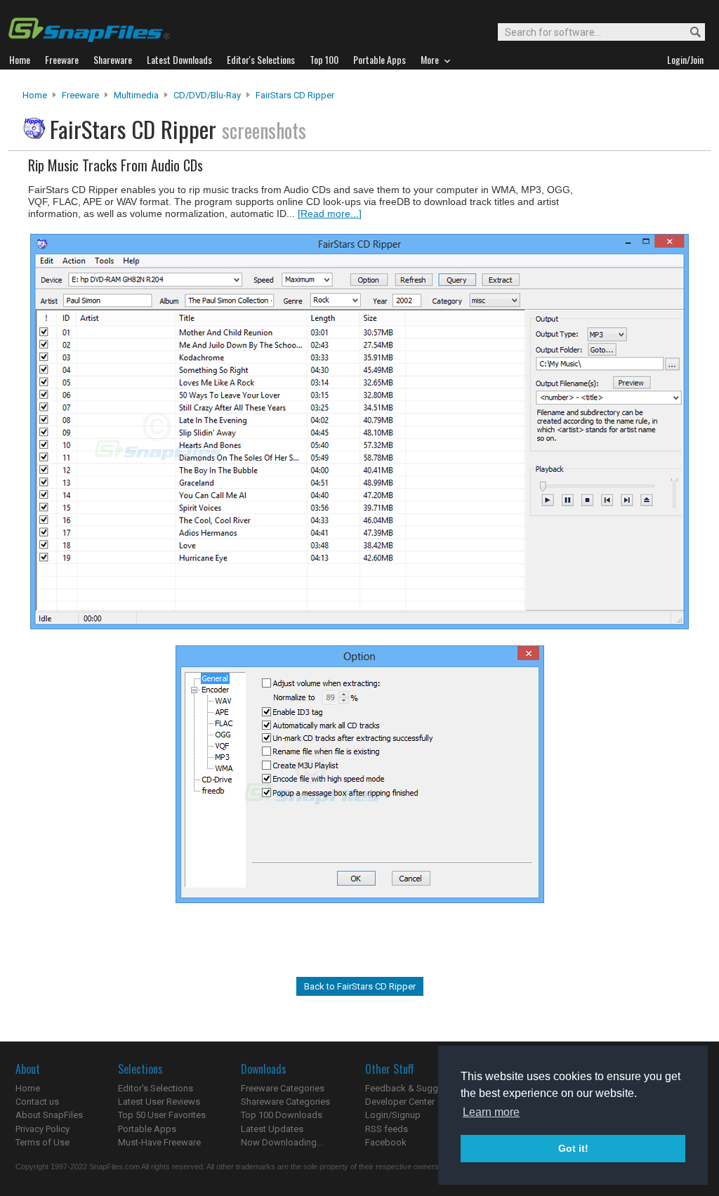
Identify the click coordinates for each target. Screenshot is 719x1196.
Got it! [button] (573, 1148)
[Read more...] (330, 213)
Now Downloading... (282, 1142)
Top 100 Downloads (281, 1115)
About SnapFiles (49, 1115)
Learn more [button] (491, 1112)
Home (34, 95)
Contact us (37, 1101)
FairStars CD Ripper (295, 95)
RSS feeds (386, 1129)
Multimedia (136, 95)
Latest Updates (272, 1129)
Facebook (386, 1142)
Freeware (80, 95)
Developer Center (400, 1101)
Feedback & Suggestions (416, 1088)
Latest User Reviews (159, 1101)
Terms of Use (42, 1142)
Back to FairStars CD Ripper (360, 986)
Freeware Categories (282, 1088)
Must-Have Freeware (159, 1142)
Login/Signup (393, 1115)
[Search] (689, 32)
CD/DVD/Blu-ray (207, 95)
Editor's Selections (155, 1088)
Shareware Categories (285, 1101)
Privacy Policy (42, 1129)
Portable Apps (147, 1129)
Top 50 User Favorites (162, 1115)
